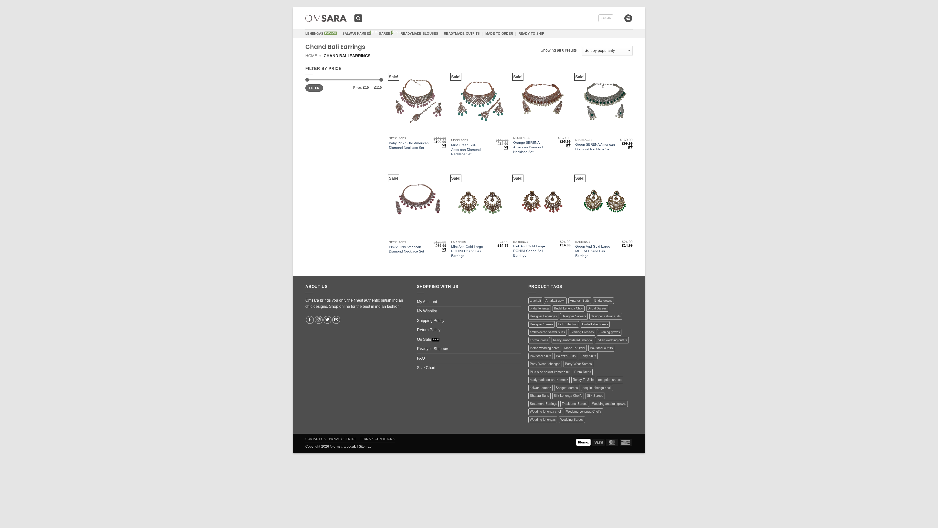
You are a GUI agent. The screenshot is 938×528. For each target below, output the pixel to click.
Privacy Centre (343, 439)
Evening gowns (609, 332)
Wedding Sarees (572, 419)
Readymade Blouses (419, 33)
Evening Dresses (582, 332)
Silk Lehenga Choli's (568, 395)
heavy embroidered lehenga (572, 340)
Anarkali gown (555, 300)
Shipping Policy (430, 321)
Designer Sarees (541, 324)
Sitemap (365, 446)
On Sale (424, 339)
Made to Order (499, 33)
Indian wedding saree (545, 348)
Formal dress (539, 340)
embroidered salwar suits (547, 332)
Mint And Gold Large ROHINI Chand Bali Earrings (467, 251)
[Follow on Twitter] (327, 320)
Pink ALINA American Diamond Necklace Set (406, 249)
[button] (358, 18)
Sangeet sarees (567, 388)
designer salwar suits (606, 316)
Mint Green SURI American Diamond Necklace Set (466, 149)
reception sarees (610, 380)
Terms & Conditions (377, 439)
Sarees (386, 33)
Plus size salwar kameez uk (550, 372)
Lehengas (314, 33)
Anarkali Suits (580, 300)
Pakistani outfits (601, 348)
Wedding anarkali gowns (609, 404)
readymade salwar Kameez (549, 380)
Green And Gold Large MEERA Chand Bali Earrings (592, 250)
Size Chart (426, 368)
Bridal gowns (603, 300)
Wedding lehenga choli (546, 411)
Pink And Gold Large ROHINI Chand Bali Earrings (529, 250)
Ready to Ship (429, 349)
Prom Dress (582, 372)
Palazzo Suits (566, 356)
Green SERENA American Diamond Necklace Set (595, 147)
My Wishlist (427, 311)
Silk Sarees (595, 395)
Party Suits (588, 356)
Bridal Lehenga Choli (568, 308)
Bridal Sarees (597, 308)
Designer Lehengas (543, 316)
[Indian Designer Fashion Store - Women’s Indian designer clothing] (326, 18)
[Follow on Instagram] (319, 320)
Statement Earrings (543, 404)
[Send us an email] (336, 320)
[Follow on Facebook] (310, 320)
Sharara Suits (539, 395)
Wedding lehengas (543, 419)
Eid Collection (567, 324)
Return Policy (428, 330)
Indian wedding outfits (612, 340)
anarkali (535, 300)
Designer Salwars (574, 316)
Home (311, 56)
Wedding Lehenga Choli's (584, 411)
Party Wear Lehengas (545, 364)
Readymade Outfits (462, 33)
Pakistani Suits (540, 356)
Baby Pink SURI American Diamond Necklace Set (409, 145)
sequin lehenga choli (597, 388)
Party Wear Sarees (578, 364)
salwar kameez (540, 388)
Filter (314, 88)
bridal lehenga (539, 308)
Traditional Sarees (574, 404)
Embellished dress (595, 324)
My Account (427, 302)
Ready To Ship (531, 33)
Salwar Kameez (356, 33)
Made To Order (574, 348)
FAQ (421, 358)
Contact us (315, 439)
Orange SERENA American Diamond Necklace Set (528, 147)
